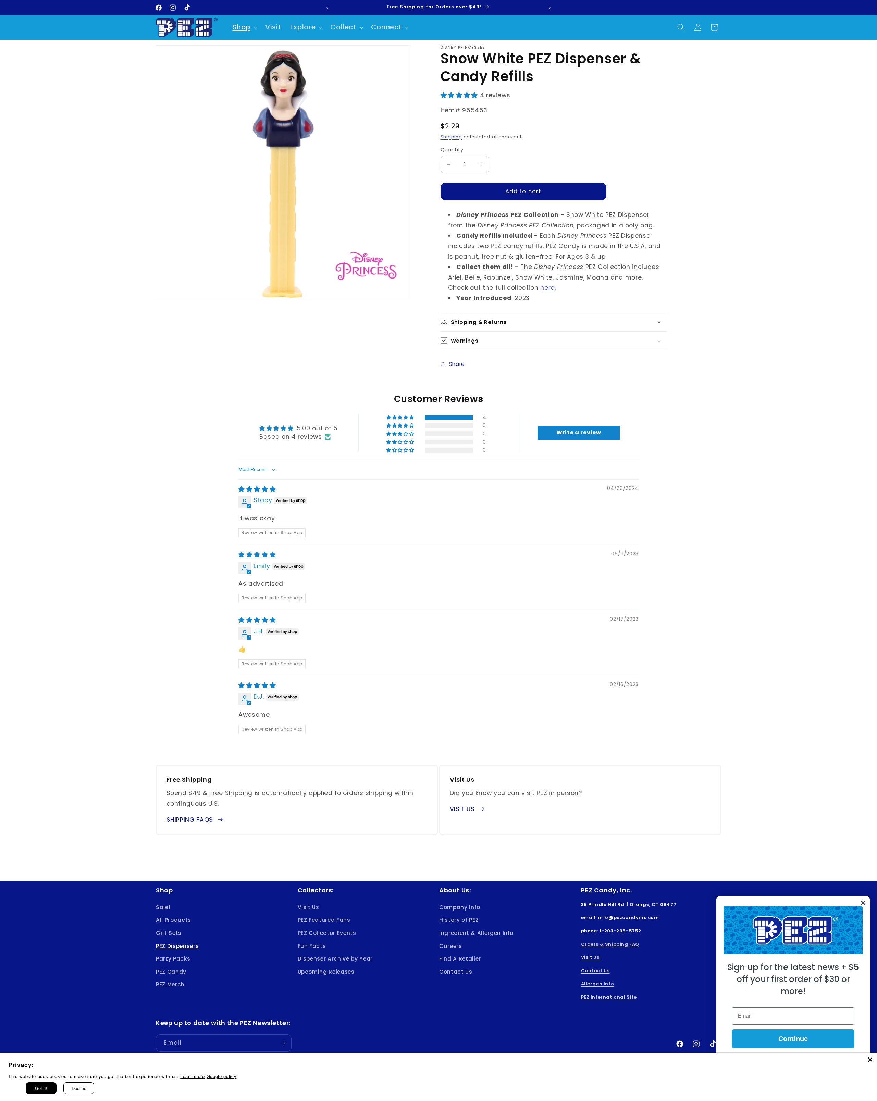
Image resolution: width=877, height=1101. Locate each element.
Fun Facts (312, 945)
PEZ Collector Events (327, 932)
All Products (173, 920)
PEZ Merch (170, 984)
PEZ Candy (171, 971)
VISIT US (462, 809)
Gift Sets (169, 932)
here (547, 287)
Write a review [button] (578, 432)
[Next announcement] (549, 7)
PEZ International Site (609, 996)
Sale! (163, 907)
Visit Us (308, 907)
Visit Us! (591, 957)
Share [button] (457, 363)
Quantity (452, 149)
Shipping (451, 136)
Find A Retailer (460, 958)
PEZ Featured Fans (324, 920)
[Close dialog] (863, 903)
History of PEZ (459, 920)
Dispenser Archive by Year (335, 958)
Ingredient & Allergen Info (476, 932)
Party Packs (173, 958)
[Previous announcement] (327, 7)
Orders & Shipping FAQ (610, 944)
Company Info (459, 907)
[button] (244, 27)
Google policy (222, 1076)
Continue (793, 1038)
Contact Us (455, 971)
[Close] (870, 1059)
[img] (257, 489)
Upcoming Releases (326, 971)
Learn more (192, 1076)
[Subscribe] (283, 1043)
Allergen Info (597, 983)
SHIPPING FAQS (189, 820)
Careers (450, 945)
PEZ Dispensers (177, 945)
